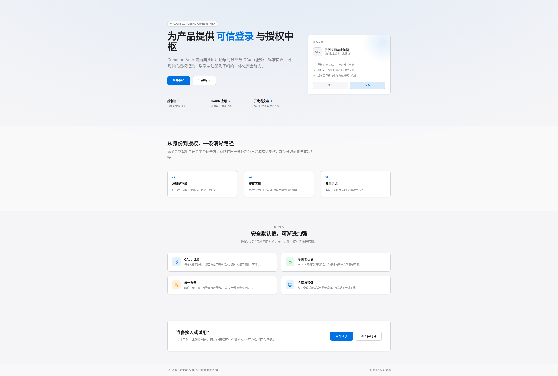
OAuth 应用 (220, 101)
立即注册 (341, 336)
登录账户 (179, 80)
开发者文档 (263, 101)
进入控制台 (368, 336)
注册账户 (204, 80)
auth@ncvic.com (380, 369)
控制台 (173, 101)
